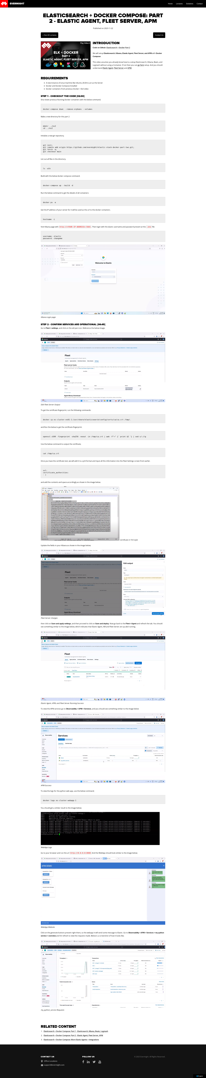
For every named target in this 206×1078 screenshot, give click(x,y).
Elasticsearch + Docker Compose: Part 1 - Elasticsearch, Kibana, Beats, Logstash (76, 1031)
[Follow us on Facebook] (84, 1061)
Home (170, 4)
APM (130, 68)
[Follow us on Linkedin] (89, 1061)
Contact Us (159, 35)
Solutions (189, 4)
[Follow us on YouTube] (101, 1061)
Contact (200, 4)
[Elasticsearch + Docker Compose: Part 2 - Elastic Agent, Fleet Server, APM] (66, 56)
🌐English (199, 1076)
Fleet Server (119, 68)
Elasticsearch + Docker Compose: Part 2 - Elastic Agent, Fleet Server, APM (73, 1035)
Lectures (179, 4)
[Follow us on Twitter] (95, 1061)
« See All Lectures (49, 35)
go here (141, 65)
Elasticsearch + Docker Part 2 (118, 47)
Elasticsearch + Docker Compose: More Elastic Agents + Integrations (71, 1039)
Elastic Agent (108, 68)
